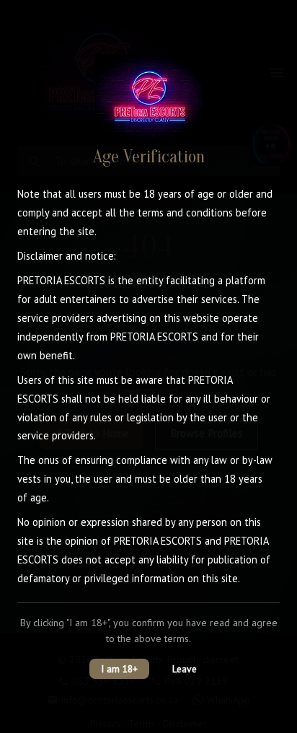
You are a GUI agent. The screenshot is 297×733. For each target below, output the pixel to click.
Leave (184, 668)
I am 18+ (119, 668)
